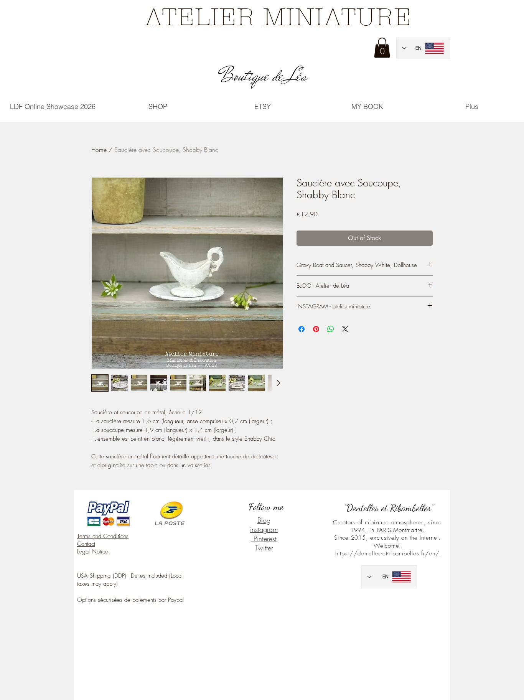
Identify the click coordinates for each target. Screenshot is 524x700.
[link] (382, 48)
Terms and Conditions (103, 536)
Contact (86, 544)
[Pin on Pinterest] (316, 329)
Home (99, 149)
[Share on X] (345, 329)
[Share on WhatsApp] (330, 329)
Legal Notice (92, 551)
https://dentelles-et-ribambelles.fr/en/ (387, 553)
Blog (263, 520)
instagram (264, 529)
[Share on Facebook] (301, 329)
